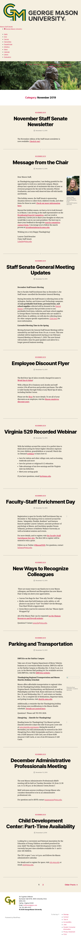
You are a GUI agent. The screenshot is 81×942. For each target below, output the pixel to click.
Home (30, 64)
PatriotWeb (7, 42)
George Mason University (13, 29)
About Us (36, 64)
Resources (67, 64)
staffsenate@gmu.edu (30, 905)
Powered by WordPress (12, 917)
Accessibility (67, 922)
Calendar (7, 52)
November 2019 (40, 112)
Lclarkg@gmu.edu (25, 241)
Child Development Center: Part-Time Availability (40, 823)
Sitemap (66, 914)
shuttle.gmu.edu (45, 699)
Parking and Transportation (41, 644)
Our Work (45, 64)
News (6, 49)
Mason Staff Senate (6, 26)
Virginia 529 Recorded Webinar (40, 432)
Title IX (65, 919)
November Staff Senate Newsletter (40, 121)
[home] (26, 64)
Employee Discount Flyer (40, 363)
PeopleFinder (8, 44)
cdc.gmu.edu (54, 862)
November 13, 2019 (41, 130)
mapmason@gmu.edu (53, 800)
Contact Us (67, 67)
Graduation (7, 57)
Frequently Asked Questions (54, 67)
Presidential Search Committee (31, 215)
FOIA (65, 934)
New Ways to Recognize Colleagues (40, 571)
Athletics (7, 47)
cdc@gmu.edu (27, 865)
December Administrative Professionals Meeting (40, 763)
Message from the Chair (40, 162)
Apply (6, 34)
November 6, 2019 (41, 832)
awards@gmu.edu (40, 623)
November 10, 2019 (41, 279)
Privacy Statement (69, 932)
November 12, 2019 (41, 168)
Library (6, 54)
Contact (66, 917)
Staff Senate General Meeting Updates (40, 270)
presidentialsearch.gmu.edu (37, 227)
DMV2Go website (43, 673)
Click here (53, 319)
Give (5, 37)
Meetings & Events (56, 64)
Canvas (6, 39)
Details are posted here (35, 709)
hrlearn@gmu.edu (25, 548)
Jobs (65, 924)
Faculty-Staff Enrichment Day (40, 502)
